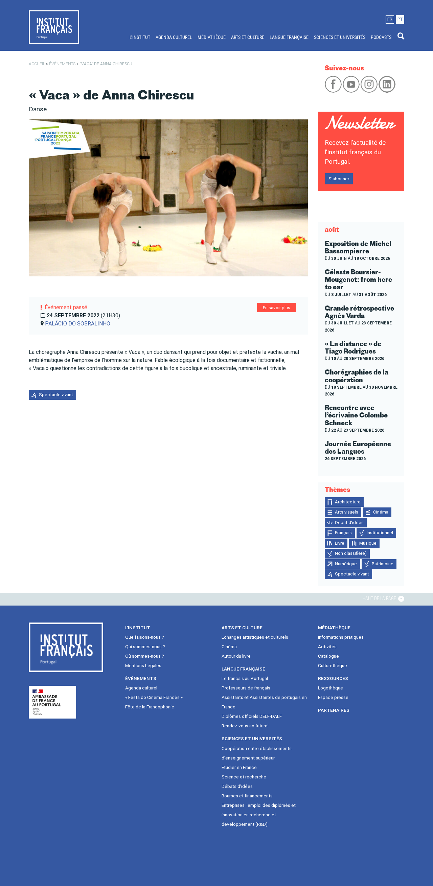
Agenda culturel (141, 687)
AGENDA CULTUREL (174, 37)
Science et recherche (244, 776)
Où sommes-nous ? (144, 656)
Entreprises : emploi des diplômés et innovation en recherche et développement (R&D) (259, 814)
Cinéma (380, 512)
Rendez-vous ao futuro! (245, 725)
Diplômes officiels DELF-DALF (252, 716)
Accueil (37, 64)
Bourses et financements (247, 795)
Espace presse (333, 697)
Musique (368, 543)
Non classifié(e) (351, 553)
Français (343, 532)
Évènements (62, 64)
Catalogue (328, 656)
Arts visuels (346, 512)
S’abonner (338, 178)
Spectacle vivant (56, 394)
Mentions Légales (143, 665)
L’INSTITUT (140, 37)
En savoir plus (276, 307)
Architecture (348, 501)
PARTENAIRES (333, 710)
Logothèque (330, 687)
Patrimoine (382, 563)
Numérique (346, 563)
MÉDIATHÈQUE (212, 37)
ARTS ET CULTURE (247, 37)
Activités (327, 646)
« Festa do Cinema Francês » (154, 697)
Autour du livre (236, 656)
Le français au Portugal (245, 678)
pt (400, 19)
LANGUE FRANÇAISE (289, 37)
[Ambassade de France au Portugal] (52, 702)
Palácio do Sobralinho (77, 323)
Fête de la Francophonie (149, 706)
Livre (339, 543)
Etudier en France (239, 767)
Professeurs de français (246, 687)
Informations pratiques (341, 637)
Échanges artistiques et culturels (255, 637)
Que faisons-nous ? (144, 637)
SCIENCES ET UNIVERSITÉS (339, 37)
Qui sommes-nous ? (145, 646)
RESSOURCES (333, 678)
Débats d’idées (237, 786)
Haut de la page (380, 598)
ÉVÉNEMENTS (140, 678)
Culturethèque (332, 665)
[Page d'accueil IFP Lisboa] (54, 26)
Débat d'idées (349, 522)
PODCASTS (381, 37)
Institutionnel (380, 532)
